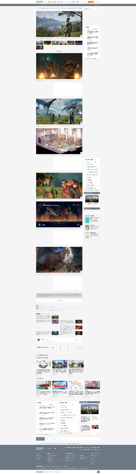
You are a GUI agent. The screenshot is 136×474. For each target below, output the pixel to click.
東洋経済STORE (50, 458)
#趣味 (43, 305)
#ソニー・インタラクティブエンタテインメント (52, 308)
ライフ (98, 449)
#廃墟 (98, 211)
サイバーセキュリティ (40, 457)
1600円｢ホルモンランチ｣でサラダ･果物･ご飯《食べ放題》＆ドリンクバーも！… (92, 48)
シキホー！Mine (50, 462)
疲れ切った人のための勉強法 (94, 218)
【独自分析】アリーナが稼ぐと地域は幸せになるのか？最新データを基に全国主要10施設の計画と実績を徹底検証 (76, 393)
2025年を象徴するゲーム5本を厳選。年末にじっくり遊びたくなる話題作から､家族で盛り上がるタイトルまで (43, 317)
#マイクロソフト (76, 308)
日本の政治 (89, 177)
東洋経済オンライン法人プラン (71, 455)
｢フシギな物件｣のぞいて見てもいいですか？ (93, 172)
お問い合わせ (86, 468)
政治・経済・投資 (86, 449)
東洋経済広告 (82, 455)
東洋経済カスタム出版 (83, 457)
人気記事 (87, 27)
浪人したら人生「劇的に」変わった (93, 174)
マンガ (64, 1)
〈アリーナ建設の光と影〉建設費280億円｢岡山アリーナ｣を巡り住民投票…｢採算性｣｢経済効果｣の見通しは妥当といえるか (85, 428)
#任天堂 (41, 308)
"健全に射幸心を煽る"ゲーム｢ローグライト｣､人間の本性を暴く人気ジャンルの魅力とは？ (67, 333)
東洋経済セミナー (69, 460)
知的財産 (56, 468)
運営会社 (48, 466)
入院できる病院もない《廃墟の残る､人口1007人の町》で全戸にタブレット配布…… (92, 32)
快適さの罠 (92, 225)
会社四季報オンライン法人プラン (71, 457)
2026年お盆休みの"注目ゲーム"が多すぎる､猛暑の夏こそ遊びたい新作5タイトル (43, 321)
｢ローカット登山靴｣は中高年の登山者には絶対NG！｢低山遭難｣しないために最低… (92, 53)
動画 (61, 1)
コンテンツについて (94, 457)
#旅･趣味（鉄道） (93, 211)
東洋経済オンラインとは (95, 455)
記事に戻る (38, 9)
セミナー (68, 1)
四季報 (73, 1)
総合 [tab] (88, 29)
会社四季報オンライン (51, 457)
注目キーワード (88, 208)
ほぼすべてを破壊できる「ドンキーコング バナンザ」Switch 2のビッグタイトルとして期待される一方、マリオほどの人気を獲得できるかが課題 (67, 328)
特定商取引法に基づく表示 (63, 468)
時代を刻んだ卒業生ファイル (92, 166)
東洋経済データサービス (70, 458)
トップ (46, 1)
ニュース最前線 (89, 182)
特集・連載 (54, 1)
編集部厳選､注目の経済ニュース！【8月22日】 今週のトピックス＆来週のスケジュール (59, 393)
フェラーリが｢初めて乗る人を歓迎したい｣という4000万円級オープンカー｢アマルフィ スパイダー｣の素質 (43, 393)
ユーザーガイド (93, 462)
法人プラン (93, 460)
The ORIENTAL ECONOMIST (53, 455)
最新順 (49, 1)
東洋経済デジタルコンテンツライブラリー (55, 460)
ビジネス (40, 443)
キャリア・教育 (93, 449)
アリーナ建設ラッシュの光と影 (91, 203)
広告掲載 (65, 466)
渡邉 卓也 (43, 339)
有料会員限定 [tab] (95, 29)
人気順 (58, 1)
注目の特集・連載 (83, 402)
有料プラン (93, 458)
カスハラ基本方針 (80, 468)
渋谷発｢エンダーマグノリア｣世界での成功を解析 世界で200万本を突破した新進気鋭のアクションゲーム (43, 333)
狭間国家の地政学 (93, 232)
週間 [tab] (95, 161)
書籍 (77, 1)
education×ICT (38, 455)
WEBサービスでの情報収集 (40, 468)
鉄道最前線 (38, 458)
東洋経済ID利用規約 (72, 468)
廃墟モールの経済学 (90, 185)
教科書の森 (81, 458)
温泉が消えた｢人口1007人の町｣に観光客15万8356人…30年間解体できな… (92, 37)
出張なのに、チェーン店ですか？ (92, 169)
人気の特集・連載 (89, 159)
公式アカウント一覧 (59, 466)
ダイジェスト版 (89, 164)
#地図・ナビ (87, 211)
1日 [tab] (88, 161)
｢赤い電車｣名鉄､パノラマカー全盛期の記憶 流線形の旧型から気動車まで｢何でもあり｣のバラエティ (92, 393)
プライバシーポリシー (50, 468)
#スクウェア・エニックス (67, 308)
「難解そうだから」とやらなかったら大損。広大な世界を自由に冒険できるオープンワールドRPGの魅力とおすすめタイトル (67, 322)
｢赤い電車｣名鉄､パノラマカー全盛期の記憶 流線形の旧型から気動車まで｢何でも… (92, 43)
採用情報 (53, 466)
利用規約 (92, 463)
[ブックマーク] (78, 347)
